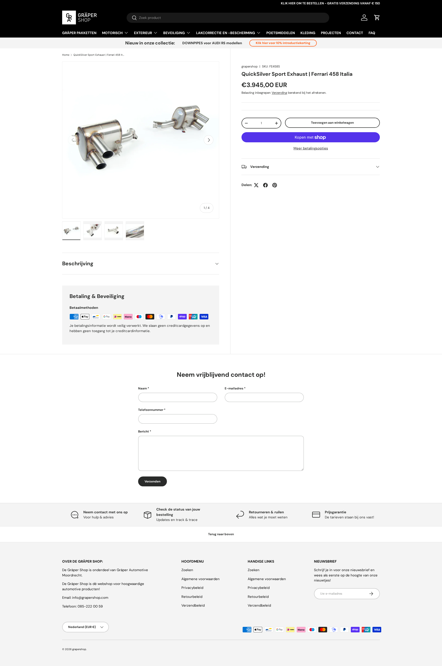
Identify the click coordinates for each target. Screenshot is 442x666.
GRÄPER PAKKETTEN (79, 33)
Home (65, 55)
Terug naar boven (221, 534)
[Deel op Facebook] (265, 185)
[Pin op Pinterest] (274, 185)
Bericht (143, 431)
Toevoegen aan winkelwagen (332, 123)
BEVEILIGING (174, 33)
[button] (377, 17)
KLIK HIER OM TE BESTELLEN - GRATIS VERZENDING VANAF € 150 (330, 3)
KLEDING (307, 33)
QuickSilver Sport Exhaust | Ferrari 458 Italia (99, 55)
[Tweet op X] (256, 185)
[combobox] (228, 18)
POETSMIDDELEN (280, 33)
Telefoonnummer (150, 410)
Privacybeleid (192, 587)
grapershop (249, 66)
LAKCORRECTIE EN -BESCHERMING (225, 33)
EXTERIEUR (143, 33)
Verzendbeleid (193, 605)
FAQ (372, 33)
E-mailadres (234, 388)
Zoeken (187, 570)
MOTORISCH (112, 33)
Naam (142, 388)
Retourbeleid (191, 596)
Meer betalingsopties (311, 148)
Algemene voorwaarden (200, 579)
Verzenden (152, 481)
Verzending (279, 93)
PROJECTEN (331, 33)
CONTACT (354, 33)
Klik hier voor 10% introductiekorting (283, 43)
